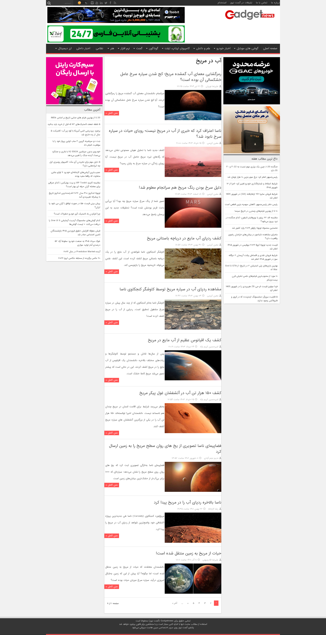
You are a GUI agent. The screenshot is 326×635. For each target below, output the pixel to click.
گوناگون (153, 48)
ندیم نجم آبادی (211, 458)
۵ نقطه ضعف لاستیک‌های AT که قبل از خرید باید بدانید (74, 124)
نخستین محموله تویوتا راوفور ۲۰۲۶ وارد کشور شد (255, 228)
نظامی (99, 48)
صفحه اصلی (270, 48)
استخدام (222, 3)
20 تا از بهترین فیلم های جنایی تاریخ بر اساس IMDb (75, 117)
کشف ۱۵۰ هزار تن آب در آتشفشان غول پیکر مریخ (180, 393)
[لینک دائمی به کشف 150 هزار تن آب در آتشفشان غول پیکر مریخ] (193, 432)
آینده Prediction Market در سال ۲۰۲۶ (82, 251)
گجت (139, 48)
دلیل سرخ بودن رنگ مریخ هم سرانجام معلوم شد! (180, 188)
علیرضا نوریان (212, 86)
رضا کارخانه (213, 509)
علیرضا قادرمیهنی (210, 560)
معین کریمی (212, 143)
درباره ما (275, 3)
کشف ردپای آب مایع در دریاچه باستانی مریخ (184, 238)
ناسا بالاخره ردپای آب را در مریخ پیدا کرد (187, 502)
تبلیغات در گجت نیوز (241, 3)
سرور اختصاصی (166, 627)
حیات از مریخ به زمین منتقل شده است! (188, 553)
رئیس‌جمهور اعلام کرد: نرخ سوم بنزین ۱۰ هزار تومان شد (252, 177)
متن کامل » (112, 113)
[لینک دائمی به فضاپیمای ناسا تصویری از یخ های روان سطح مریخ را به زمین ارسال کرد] (193, 491)
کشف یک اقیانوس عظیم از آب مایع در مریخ (184, 340)
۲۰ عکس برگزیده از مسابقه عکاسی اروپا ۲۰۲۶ (79, 258)
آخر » (174, 603)
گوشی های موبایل (247, 48)
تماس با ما (261, 3)
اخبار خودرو (223, 48)
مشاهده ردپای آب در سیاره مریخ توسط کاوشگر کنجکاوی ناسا (170, 289)
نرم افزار (125, 48)
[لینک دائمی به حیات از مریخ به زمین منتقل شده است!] (193, 593)
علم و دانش (203, 48)
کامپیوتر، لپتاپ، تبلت (177, 48)
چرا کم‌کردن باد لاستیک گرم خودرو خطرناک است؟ (77, 214)
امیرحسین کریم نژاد (209, 346)
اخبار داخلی (83, 48)
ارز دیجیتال (65, 48)
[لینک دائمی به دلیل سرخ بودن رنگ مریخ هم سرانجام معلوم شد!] (193, 227)
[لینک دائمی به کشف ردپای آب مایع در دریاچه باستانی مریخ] (193, 278)
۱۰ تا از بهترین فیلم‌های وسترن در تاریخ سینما (256, 211)
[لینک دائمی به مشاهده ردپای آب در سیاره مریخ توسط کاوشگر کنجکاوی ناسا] (193, 329)
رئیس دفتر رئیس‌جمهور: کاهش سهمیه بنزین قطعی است (251, 204)
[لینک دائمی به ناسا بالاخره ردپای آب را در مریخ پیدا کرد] (193, 542)
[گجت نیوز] (249, 20)
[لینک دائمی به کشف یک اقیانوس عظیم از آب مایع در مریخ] (193, 379)
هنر (112, 48)
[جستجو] (49, 3)
